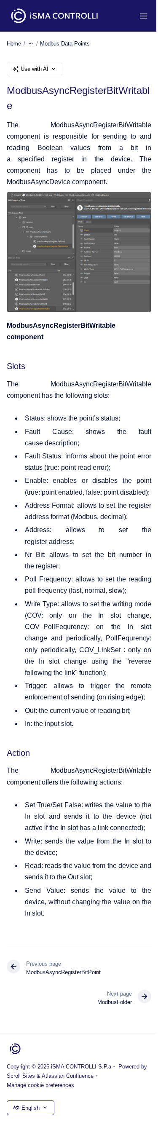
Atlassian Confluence (68, 1076)
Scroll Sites (21, 1076)
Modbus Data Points (65, 43)
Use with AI (34, 69)
